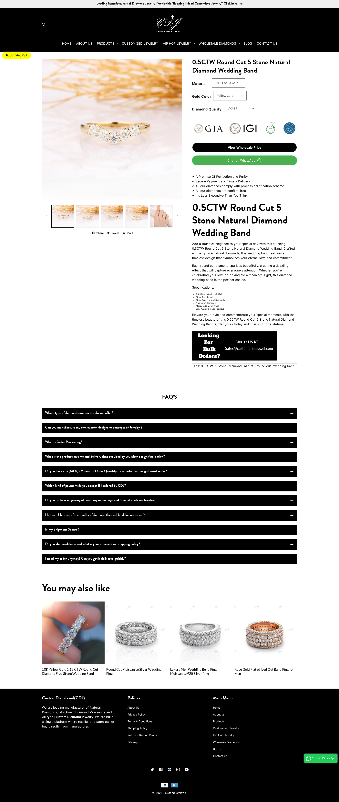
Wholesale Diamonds (226, 742)
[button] (45, 24)
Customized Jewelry (226, 728)
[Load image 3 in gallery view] (112, 216)
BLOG (217, 749)
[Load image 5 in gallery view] (161, 216)
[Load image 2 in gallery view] (87, 216)
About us (218, 714)
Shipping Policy (137, 728)
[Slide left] (46, 216)
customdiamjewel (175, 792)
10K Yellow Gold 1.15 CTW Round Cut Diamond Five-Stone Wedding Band (70, 672)
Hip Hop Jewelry (223, 735)
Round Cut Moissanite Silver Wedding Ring (134, 672)
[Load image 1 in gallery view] (63, 216)
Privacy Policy (137, 714)
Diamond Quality (206, 109)
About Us (133, 707)
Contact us (220, 756)
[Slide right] (178, 216)
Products (219, 721)
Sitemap (133, 742)
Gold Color (201, 96)
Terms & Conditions (140, 721)
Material (199, 84)
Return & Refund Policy (142, 735)
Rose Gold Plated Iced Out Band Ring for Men (264, 672)
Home (217, 707)
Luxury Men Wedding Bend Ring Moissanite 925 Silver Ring (193, 672)
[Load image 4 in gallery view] (136, 216)
